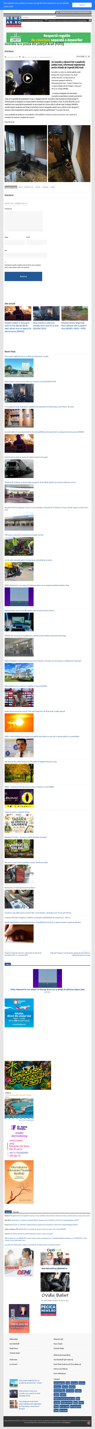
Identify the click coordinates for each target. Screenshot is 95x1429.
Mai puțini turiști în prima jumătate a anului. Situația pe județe (26, 862)
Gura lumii (70, 1391)
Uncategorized (76, 1406)
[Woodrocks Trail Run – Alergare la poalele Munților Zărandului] (19, 848)
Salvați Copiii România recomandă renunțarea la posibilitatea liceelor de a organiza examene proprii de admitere (43, 922)
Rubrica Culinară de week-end (64, 1399)
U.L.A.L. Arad (64, 1406)
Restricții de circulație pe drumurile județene (20, 887)
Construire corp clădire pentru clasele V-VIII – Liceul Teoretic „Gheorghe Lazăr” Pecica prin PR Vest (38, 913)
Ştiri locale (31, 57)
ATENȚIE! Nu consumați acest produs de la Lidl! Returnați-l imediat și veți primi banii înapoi (35, 635)
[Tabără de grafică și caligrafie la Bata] (19, 823)
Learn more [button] (8, 6)
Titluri (36, 57)
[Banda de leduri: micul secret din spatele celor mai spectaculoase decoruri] (19, 622)
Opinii (56, 1395)
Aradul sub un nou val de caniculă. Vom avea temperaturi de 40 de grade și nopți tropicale (35, 711)
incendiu (45, 187)
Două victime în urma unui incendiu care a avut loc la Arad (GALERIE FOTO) (38, 21)
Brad (20, 187)
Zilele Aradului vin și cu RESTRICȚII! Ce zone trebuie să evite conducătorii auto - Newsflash (32, 1238)
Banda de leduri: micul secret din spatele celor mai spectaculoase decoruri (29, 610)
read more (47, 992)
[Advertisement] (47, 293)
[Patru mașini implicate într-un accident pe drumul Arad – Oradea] (19, 367)
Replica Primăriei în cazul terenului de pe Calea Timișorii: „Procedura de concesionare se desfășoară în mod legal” (43, 661)
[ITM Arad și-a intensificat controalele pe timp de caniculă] (19, 546)
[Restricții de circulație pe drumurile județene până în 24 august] (19, 468)
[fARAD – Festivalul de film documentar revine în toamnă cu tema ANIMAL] (19, 798)
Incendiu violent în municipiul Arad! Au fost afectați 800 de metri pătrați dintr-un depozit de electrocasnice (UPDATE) (18, 327)
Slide (25, 57)
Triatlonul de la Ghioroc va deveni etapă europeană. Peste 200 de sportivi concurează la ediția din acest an (40, 482)
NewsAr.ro (49, 57)
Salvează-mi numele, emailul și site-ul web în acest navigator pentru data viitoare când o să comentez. (23, 266)
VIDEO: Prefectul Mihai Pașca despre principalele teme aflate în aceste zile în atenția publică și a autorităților (42, 736)
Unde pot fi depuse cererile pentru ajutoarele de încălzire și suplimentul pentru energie (70, 954)
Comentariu (8, 209)
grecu (6, 1245)
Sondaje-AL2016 (66, 1402)
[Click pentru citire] (61, 20)
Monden (78, 1391)
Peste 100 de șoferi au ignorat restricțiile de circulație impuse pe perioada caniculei (35, 1245)
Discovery (57, 1387)
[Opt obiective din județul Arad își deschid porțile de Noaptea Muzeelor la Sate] (19, 773)
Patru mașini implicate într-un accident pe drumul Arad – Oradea (27, 356)
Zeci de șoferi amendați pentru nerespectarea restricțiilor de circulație (28, 560)
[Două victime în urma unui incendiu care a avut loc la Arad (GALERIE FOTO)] (19, 393)
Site (6, 250)
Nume (6, 237)
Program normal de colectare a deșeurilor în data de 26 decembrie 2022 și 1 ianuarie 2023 (23, 954)
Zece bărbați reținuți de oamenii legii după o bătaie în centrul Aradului (31, 1234)
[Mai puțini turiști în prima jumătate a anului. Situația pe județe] (19, 874)
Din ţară (82, 1383)
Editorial (72, 1387)
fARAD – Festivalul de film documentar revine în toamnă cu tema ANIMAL (29, 787)
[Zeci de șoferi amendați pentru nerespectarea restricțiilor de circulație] (19, 571)
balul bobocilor (59, 1383)
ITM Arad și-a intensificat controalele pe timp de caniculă (24, 535)
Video (56, 1410)
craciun (37, 187)
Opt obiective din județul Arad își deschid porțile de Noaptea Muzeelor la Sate (31, 761)
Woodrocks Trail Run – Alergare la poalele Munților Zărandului (26, 837)
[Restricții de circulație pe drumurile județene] (19, 899)
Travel (56, 1406)
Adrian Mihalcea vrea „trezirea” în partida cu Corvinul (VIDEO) (26, 686)
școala (52, 187)
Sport (75, 1402)
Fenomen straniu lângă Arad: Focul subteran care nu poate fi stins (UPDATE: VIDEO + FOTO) (73, 325)
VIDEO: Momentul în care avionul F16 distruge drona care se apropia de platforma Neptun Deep (37, 585)
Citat (67, 1383)
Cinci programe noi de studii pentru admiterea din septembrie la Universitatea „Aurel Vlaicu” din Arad (39, 407)
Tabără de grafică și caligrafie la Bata (17, 812)
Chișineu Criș (28, 187)
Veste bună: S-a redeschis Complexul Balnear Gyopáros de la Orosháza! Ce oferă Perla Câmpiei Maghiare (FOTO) (45, 1220)
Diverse (64, 1387)
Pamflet (63, 1395)
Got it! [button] (81, 5)
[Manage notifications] (89, 1423)
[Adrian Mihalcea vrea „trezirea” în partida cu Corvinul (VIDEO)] (19, 697)
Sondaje (57, 1402)
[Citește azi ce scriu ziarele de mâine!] (13, 26)
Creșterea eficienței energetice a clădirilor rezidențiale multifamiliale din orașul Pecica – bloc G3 (37, 917)
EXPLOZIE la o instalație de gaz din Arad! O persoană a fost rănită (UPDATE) (43, 1229)
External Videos (59, 1391)
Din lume (74, 1383)
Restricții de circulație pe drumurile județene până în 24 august (26, 457)
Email (28, 237)
